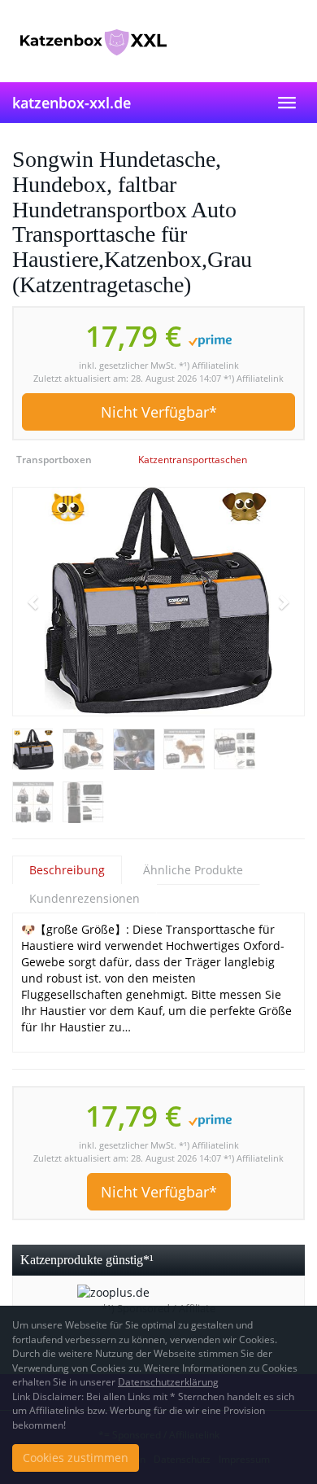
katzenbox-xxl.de (71, 102)
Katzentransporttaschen (192, 459)
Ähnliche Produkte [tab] (193, 870)
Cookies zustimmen (75, 1457)
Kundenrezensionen (84, 898)
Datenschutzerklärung (168, 1382)
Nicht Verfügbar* (159, 412)
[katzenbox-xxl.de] (158, 40)
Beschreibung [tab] (67, 870)
